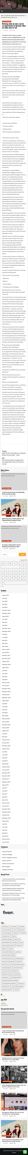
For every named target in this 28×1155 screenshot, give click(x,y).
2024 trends (13, 926)
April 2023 (4, 679)
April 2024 (4, 643)
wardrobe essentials (7, 989)
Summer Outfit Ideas (7, 974)
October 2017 (5, 779)
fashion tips (17, 939)
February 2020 (6, 718)
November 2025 (6, 610)
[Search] (26, 11)
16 (25, 573)
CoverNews (19, 1150)
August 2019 (5, 730)
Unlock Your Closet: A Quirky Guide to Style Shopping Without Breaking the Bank (13, 519)
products (19, 961)
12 (10, 573)
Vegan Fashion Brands (17, 986)
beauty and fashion (7, 851)
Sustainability (5, 977)
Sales (8, 964)
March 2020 (5, 715)
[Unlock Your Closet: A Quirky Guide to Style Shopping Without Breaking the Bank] (14, 508)
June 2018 (4, 754)
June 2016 (4, 827)
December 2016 (6, 809)
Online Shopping (19, 958)
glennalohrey (4, 1005)
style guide (4, 970)
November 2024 (6, 628)
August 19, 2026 (12, 548)
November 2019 (6, 724)
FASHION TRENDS (5, 942)
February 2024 (6, 649)
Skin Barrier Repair (6, 967)
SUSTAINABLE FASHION (16, 977)
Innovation (19, 945)
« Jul (2, 586)
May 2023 (4, 676)
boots (15, 929)
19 (10, 576)
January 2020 (5, 721)
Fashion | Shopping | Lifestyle (9, 857)
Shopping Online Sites (7, 869)
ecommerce (23, 933)
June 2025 (4, 619)
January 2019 (5, 742)
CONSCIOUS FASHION (6, 933)
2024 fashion (5, 926)
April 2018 (4, 760)
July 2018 (4, 751)
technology (21, 983)
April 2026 (4, 607)
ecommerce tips (6, 936)
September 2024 (6, 631)
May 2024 (4, 640)
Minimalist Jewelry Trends (8, 955)
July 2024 (4, 634)
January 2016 (5, 842)
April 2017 (4, 797)
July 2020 (4, 703)
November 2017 (6, 776)
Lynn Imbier (5, 30)
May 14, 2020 (12, 30)
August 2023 (5, 667)
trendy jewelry (6, 986)
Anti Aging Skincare (7, 929)
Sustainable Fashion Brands (9, 983)
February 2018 (6, 767)
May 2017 (4, 794)
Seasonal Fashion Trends (18, 964)
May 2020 (4, 709)
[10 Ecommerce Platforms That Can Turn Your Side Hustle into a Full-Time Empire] (14, 1101)
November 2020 (6, 691)
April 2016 (4, 833)
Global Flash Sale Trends (8, 945)
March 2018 (5, 764)
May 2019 (4, 736)
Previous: (14, 453)
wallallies (3, 1003)
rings (3, 964)
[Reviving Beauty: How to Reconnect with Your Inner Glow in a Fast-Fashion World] (14, 1047)
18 (6, 576)
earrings (15, 933)
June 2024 (4, 637)
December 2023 (6, 655)
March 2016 (5, 836)
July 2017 (4, 788)
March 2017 (5, 800)
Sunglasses (17, 974)
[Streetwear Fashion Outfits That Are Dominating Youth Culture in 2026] (14, 534)
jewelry (4, 948)
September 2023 (6, 664)
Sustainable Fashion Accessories (10, 980)
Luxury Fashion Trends (7, 952)
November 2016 (6, 812)
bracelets (21, 929)
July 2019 (4, 733)
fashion (14, 936)
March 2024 (5, 646)
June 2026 (4, 601)
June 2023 (4, 673)
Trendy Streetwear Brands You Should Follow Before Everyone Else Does (13, 493)
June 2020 (4, 706)
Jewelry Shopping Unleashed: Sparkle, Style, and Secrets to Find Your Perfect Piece (13, 889)
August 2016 (5, 821)
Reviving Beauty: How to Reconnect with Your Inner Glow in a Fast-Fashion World (14, 884)
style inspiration (14, 970)
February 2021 (6, 682)
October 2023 (5, 661)
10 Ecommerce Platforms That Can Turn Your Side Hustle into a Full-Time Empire (13, 894)
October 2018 (5, 748)
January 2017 (5, 806)
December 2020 (6, 688)
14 (18, 573)
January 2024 (5, 652)
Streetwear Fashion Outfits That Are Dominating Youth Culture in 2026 (11, 545)
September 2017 (6, 782)
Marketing (18, 952)
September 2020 (6, 697)
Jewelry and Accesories (8, 863)
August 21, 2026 (12, 496)
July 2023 (4, 670)
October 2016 (5, 815)
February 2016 (6, 839)
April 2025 (4, 625)
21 (18, 576)
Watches (17, 989)
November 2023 (6, 658)
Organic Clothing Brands (8, 961)
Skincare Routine (18, 967)
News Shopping (6, 866)
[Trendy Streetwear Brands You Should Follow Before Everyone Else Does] (14, 481)
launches (10, 948)
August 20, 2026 (12, 522)
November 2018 (6, 745)
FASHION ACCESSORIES (7, 939)
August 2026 (5, 595)
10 (3, 573)
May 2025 (4, 622)
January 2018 (5, 770)
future (21, 942)
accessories (21, 926)
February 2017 (6, 803)
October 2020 (5, 694)
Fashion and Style (6, 860)
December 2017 (6, 773)
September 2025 (6, 613)
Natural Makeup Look (7, 958)
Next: (13, 461)
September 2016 (6, 818)
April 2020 (4, 712)
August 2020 (5, 700)
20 (14, 576)
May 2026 (4, 604)
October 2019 (5, 727)
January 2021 (5, 685)
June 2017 (4, 791)
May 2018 (4, 757)
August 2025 (5, 616)
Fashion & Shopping (7, 21)
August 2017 (5, 785)
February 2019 (6, 739)
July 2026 (4, 598)
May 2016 (4, 830)
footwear (14, 942)
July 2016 (4, 824)
